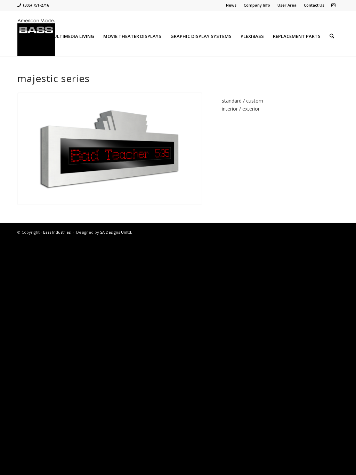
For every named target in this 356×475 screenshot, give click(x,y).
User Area (287, 5)
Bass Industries (57, 232)
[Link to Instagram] (333, 5)
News (231, 5)
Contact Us (314, 5)
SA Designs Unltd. (116, 232)
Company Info (257, 5)
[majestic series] (109, 148)
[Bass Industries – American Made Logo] (36, 36)
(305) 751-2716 (36, 5)
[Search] (332, 36)
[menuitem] (231, 5)
